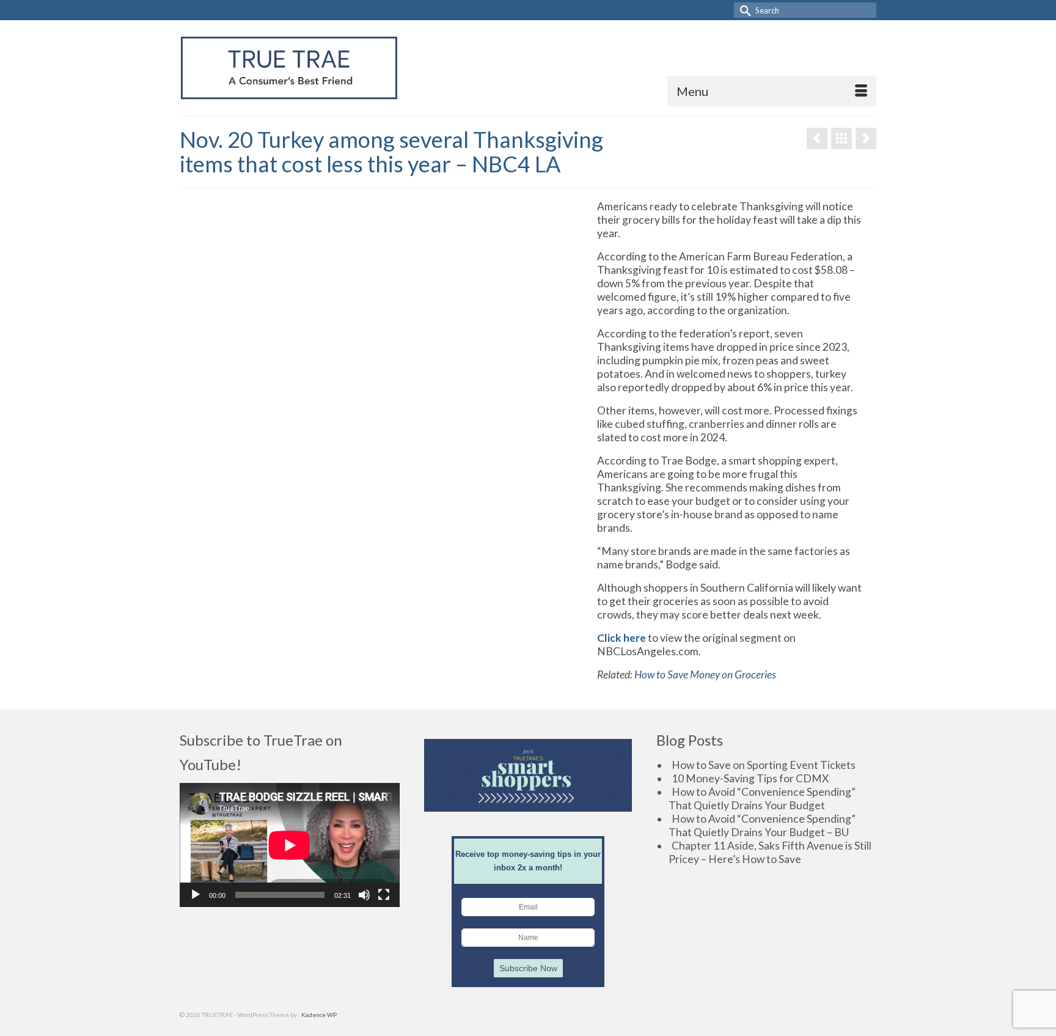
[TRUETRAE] (289, 67)
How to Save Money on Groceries (705, 674)
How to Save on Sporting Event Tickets (764, 765)
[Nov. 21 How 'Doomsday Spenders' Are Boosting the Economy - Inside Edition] (866, 138)
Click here (621, 637)
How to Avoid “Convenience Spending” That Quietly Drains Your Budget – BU (762, 825)
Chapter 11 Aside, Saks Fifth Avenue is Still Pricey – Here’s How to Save (770, 852)
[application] (290, 845)
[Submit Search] (743, 10)
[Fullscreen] (384, 895)
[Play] (195, 895)
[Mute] (364, 895)
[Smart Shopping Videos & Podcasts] (841, 138)
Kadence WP (319, 1014)
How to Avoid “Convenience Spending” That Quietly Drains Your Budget (762, 798)
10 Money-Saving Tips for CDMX (750, 778)
